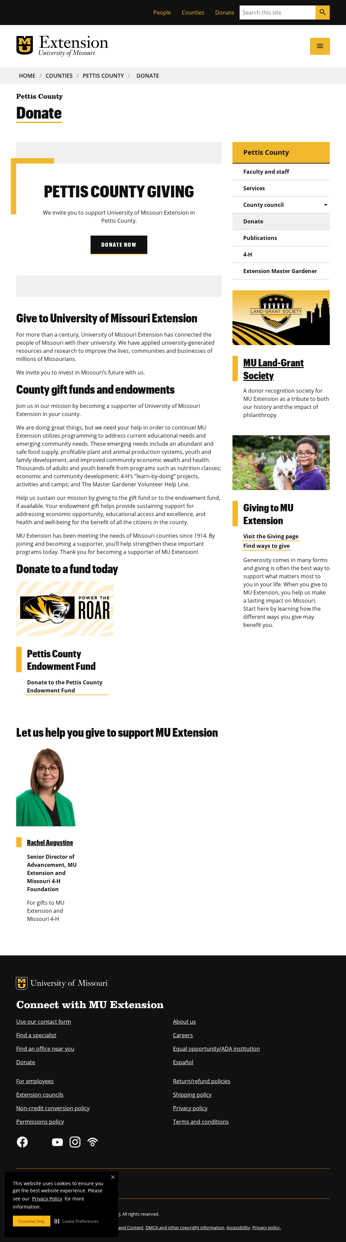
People (162, 12)
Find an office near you (45, 1048)
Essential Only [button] (32, 1221)
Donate (224, 12)
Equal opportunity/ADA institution (216, 1048)
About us (184, 1021)
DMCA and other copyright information (185, 1227)
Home (27, 75)
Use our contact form (43, 1021)
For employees (35, 1081)
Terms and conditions (201, 1121)
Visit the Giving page (270, 536)
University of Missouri (69, 984)
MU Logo (21, 983)
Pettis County (103, 75)
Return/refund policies (201, 1081)
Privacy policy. (266, 1227)
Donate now (119, 244)
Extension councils (40, 1094)
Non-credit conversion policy (53, 1108)
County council (263, 205)
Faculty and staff (266, 171)
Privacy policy (190, 1108)
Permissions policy (40, 1121)
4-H (247, 254)
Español (183, 1062)
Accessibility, (238, 1227)
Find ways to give (266, 546)
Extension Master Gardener (280, 271)
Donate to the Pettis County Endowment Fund (64, 686)
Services (254, 188)
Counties (193, 12)
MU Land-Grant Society (273, 368)
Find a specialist (36, 1035)
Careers (183, 1035)
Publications (260, 238)
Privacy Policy (47, 1198)
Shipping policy (192, 1094)
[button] (76, 1221)
